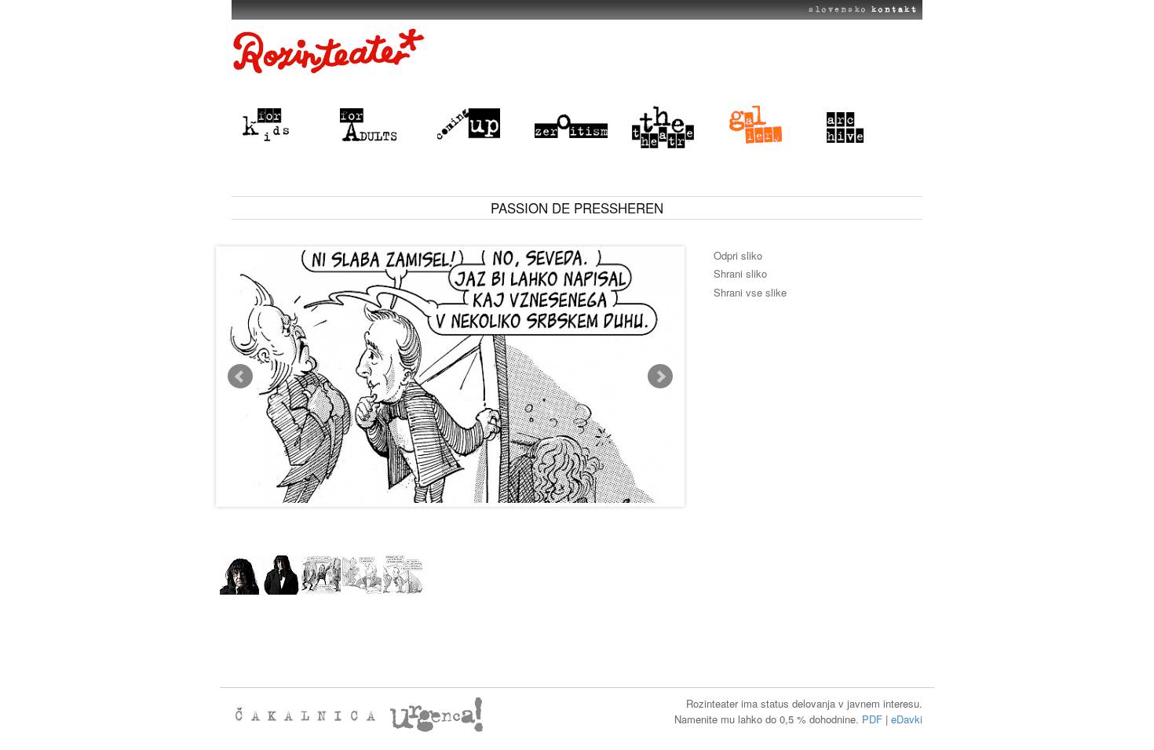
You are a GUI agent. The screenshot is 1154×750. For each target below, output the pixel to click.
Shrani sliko (740, 273)
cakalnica (310, 715)
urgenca (467, 715)
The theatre (671, 125)
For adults (379, 125)
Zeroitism (574, 125)
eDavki (906, 719)
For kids (282, 125)
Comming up (476, 125)
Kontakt (894, 9)
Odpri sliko (738, 255)
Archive (866, 125)
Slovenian (834, 9)
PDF (872, 719)
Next (660, 376)
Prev (240, 376)
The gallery (768, 125)
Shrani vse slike (750, 292)
